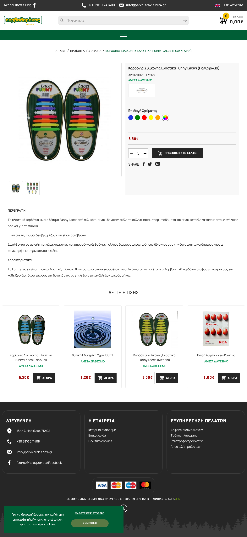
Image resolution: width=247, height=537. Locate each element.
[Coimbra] (141, 90)
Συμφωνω (90, 523)
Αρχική (61, 51)
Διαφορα (95, 51)
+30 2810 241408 (101, 5)
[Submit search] (185, 20)
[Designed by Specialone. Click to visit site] (166, 499)
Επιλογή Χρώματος (142, 111)
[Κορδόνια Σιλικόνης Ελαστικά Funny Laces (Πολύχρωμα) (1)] (65, 120)
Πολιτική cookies (100, 441)
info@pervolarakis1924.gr (146, 5)
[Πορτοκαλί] (157, 117)
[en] (217, 5)
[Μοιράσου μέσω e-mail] (157, 164)
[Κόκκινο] (144, 117)
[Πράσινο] (137, 117)
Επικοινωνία (233, 5)
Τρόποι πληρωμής (184, 435)
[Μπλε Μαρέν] (130, 117)
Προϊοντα (77, 51)
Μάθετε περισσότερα (89, 513)
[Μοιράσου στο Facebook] (144, 164)
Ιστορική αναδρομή (102, 430)
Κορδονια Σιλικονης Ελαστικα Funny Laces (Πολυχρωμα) (148, 51)
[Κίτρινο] (151, 117)
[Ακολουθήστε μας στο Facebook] (35, 5)
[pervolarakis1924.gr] (23, 20)
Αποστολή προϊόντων (185, 446)
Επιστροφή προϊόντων (187, 441)
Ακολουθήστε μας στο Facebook (39, 462)
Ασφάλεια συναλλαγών (187, 430)
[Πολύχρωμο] (165, 117)
